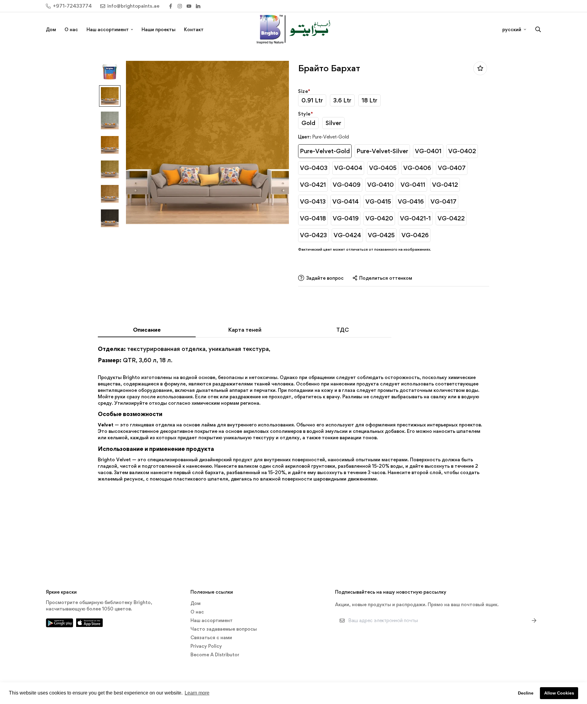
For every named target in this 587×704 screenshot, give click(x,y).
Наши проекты (158, 29)
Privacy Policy (206, 646)
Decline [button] (525, 693)
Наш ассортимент (108, 29)
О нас (71, 29)
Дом (51, 29)
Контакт (194, 29)
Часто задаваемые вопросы (223, 629)
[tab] (147, 331)
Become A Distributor (214, 655)
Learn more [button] (197, 692)
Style (305, 114)
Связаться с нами (211, 637)
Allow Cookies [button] (559, 693)
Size (304, 91)
